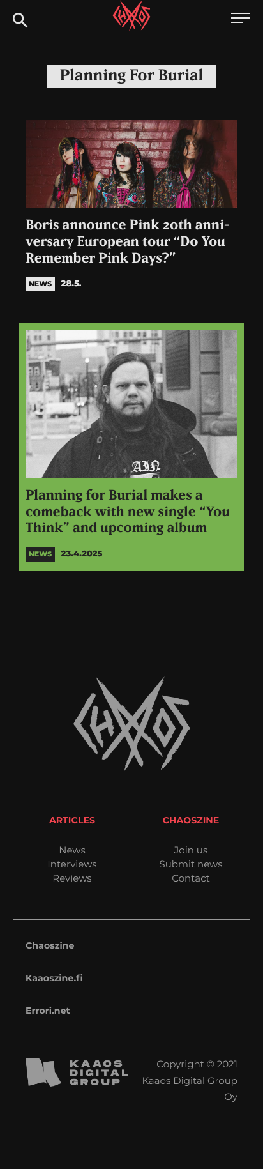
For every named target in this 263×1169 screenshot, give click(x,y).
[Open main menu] (240, 19)
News (72, 849)
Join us (190, 849)
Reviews (71, 878)
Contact (191, 878)
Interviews (71, 864)
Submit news (191, 864)
